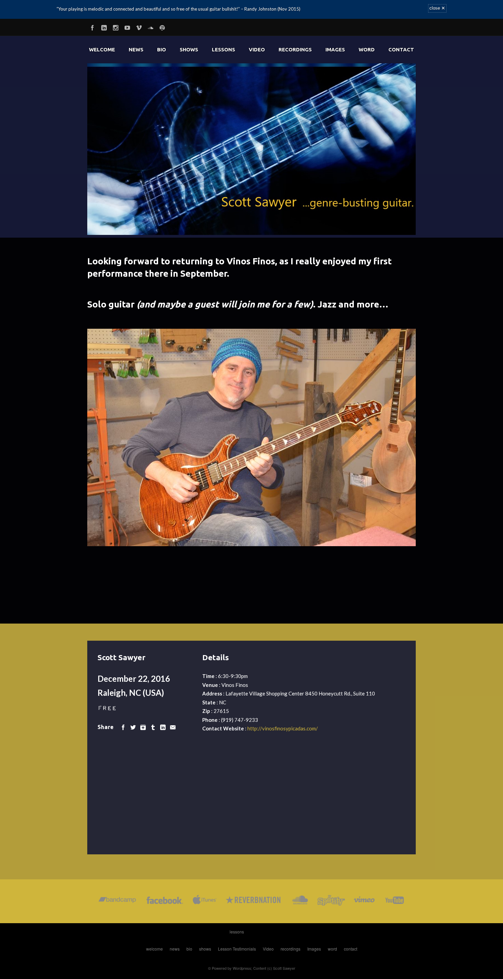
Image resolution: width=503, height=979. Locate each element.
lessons (223, 49)
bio (161, 49)
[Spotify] (162, 26)
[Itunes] (204, 901)
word (367, 49)
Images (335, 49)
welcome (102, 49)
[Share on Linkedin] (163, 726)
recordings (295, 49)
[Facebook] (92, 26)
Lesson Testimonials (237, 949)
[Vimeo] (139, 26)
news (136, 49)
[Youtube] (127, 26)
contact (401, 49)
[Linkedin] (104, 26)
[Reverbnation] (253, 901)
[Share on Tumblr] (153, 726)
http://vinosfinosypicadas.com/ (282, 728)
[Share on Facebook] (123, 726)
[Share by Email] (173, 726)
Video (257, 49)
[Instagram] (116, 26)
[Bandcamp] (117, 901)
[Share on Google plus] (143, 726)
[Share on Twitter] (133, 726)
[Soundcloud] (150, 26)
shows (189, 49)
